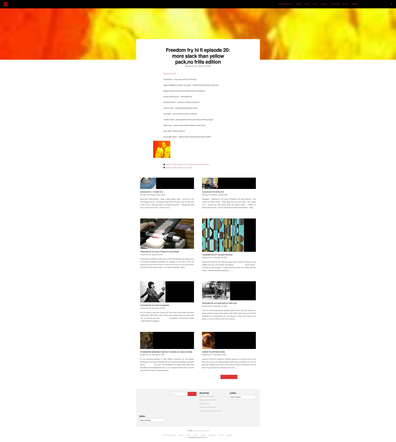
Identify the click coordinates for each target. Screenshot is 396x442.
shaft (175, 168)
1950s (179, 164)
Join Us (307, 4)
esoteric (169, 168)
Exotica (191, 164)
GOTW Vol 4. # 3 (205, 403)
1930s (174, 164)
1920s (168, 164)
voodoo (189, 168)
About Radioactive (285, 4)
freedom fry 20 (169, 73)
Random (355, 4)
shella (179, 168)
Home (315, 4)
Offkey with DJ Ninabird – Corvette (210, 411)
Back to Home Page (229, 377)
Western (206, 164)
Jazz (196, 164)
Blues (185, 164)
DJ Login (324, 4)
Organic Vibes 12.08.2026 (208, 400)
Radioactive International (201, 431)
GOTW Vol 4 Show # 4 (207, 396)
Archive (345, 4)
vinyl (184, 168)
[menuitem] (285, 4)
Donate (298, 4)
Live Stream (334, 4)
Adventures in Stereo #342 (208, 407)
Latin (200, 164)
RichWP (205, 437)
